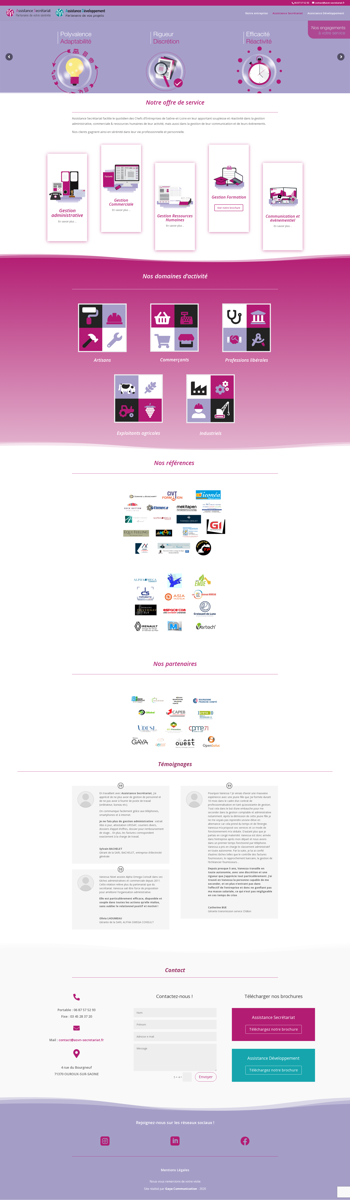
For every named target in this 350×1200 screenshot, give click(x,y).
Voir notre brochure (229, 217)
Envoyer (206, 1076)
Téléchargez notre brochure (273, 1029)
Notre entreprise (256, 13)
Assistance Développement (326, 13)
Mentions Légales (175, 1170)
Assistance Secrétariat (288, 13)
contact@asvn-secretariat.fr (81, 1040)
